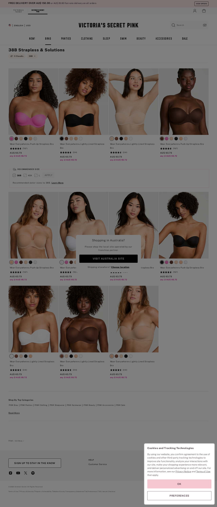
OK (179, 484)
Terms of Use (203, 471)
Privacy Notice (183, 471)
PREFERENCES (179, 495)
